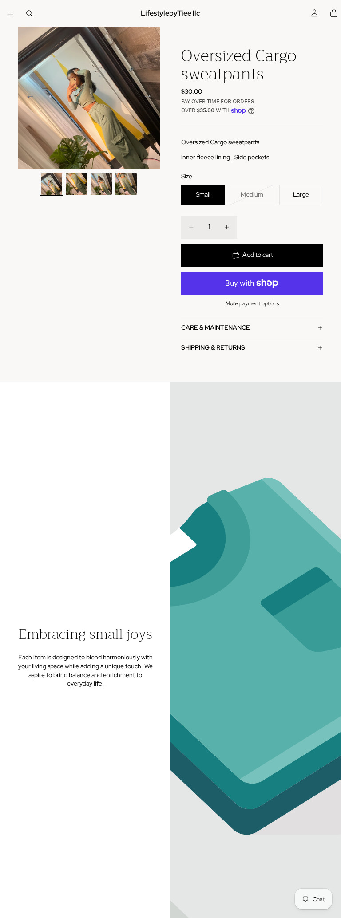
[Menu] (10, 13)
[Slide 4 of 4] (126, 184)
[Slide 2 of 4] (76, 184)
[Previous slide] (27, 97)
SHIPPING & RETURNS (213, 347)
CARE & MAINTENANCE (215, 327)
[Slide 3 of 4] (101, 184)
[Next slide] (150, 97)
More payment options (252, 303)
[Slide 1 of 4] (51, 184)
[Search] (29, 13)
